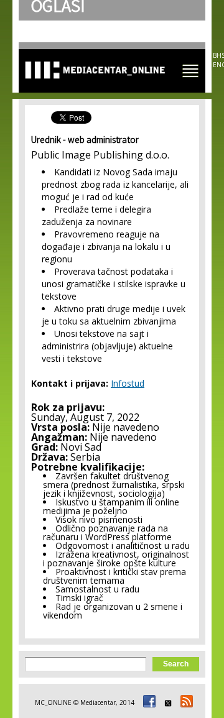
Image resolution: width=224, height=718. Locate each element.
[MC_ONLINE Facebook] (147, 702)
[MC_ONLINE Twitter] (166, 702)
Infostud (127, 383)
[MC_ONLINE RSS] (184, 702)
